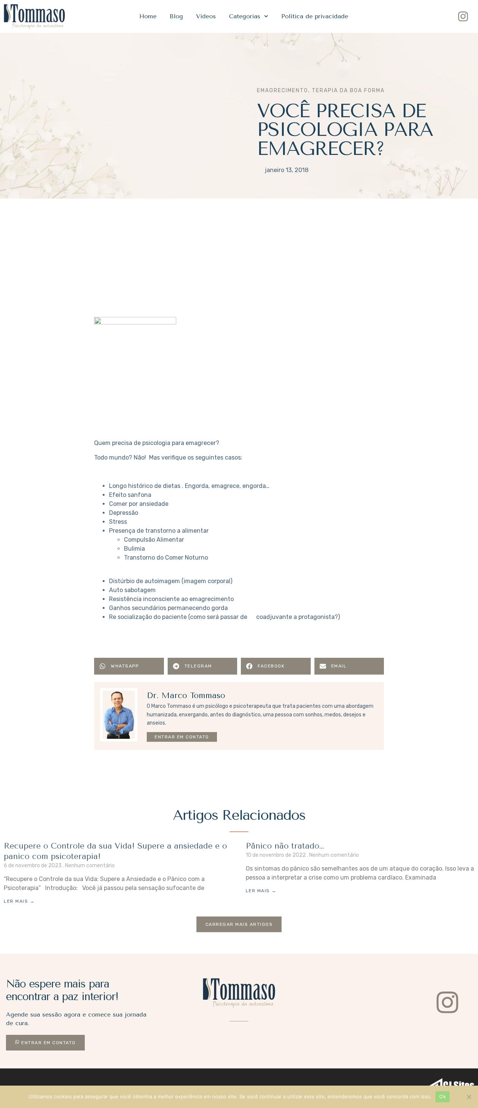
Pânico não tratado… (285, 845)
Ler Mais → (19, 901)
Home (147, 16)
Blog (176, 16)
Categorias (244, 16)
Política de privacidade (314, 16)
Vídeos (206, 16)
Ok (442, 1096)
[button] (129, 666)
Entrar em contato (182, 737)
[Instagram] (463, 16)
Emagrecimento (282, 90)
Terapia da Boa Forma (348, 90)
